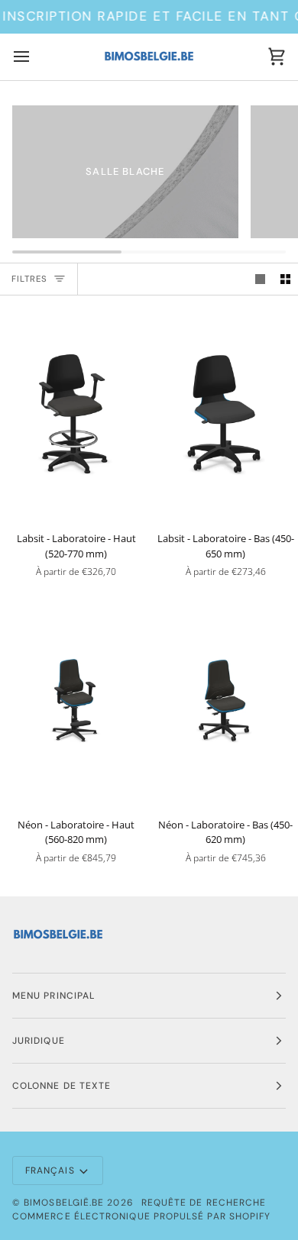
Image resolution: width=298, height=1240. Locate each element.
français (50, 1170)
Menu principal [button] (53, 996)
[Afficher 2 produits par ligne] (285, 279)
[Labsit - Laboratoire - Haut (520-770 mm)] (74, 413)
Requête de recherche (204, 1202)
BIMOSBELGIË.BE (64, 1202)
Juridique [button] (38, 1041)
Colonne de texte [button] (61, 1086)
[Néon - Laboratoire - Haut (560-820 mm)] (74, 699)
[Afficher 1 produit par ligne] (260, 279)
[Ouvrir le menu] (35, 57)
